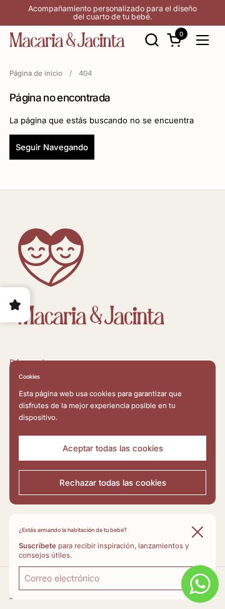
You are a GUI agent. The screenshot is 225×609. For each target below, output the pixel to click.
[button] (151, 40)
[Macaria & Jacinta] (67, 40)
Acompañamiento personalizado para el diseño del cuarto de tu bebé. (112, 12)
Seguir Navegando (52, 147)
